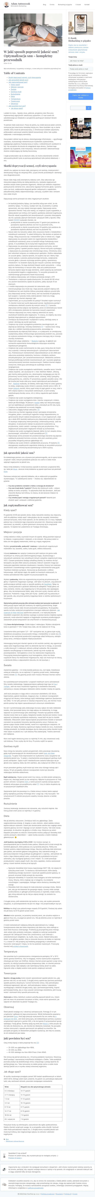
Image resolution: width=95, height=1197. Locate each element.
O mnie (52, 4)
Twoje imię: (72, 57)
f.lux (55, 684)
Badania (35, 341)
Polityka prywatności (47, 1194)
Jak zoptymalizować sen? (17, 82)
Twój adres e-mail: (75, 65)
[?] (15, 220)
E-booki (78, 4)
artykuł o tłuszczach (20, 946)
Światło (13, 89)
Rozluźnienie (15, 94)
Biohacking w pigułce (65, 4)
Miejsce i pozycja (17, 87)
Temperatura (15, 99)
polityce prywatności (35, 1188)
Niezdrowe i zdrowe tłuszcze (15, 1141)
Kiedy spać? (15, 85)
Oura (5, 472)
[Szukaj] (88, 108)
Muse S (46, 1024)
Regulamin (59, 1194)
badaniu (16, 388)
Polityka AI (67, 1194)
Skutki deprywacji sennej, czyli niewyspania (24, 77)
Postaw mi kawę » (15, 1158)
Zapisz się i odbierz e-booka (80, 96)
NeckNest (47, 584)
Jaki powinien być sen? (17, 106)
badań (37, 403)
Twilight (6, 686)
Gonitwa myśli (16, 92)
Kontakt (87, 4)
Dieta (13, 96)
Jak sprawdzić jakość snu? (18, 80)
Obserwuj (14, 104)
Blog (44, 4)
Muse (15, 469)
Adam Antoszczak (20, 3)
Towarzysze (15, 101)
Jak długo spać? (17, 108)
